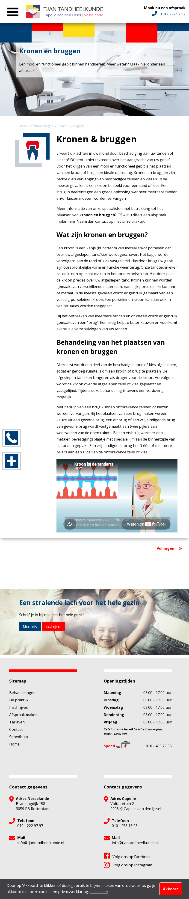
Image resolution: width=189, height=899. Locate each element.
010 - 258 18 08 (125, 825)
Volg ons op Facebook (131, 856)
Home (14, 744)
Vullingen (165, 548)
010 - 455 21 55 (159, 745)
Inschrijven (53, 626)
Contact (16, 729)
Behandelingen (22, 692)
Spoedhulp (18, 736)
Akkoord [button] (171, 888)
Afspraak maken (23, 714)
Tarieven (17, 722)
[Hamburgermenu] (11, 11)
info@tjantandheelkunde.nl (40, 842)
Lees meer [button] (99, 891)
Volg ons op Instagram (132, 865)
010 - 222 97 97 (30, 825)
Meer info (30, 626)
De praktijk (18, 700)
